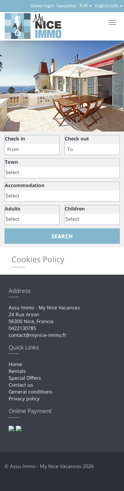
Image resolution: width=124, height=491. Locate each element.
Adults (12, 208)
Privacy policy (24, 398)
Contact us (21, 384)
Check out (77, 138)
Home (15, 364)
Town (11, 162)
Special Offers (25, 378)
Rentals (17, 371)
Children (75, 208)
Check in (15, 138)
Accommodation (24, 185)
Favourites (66, 6)
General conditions (30, 391)
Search (62, 236)
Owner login (42, 6)
